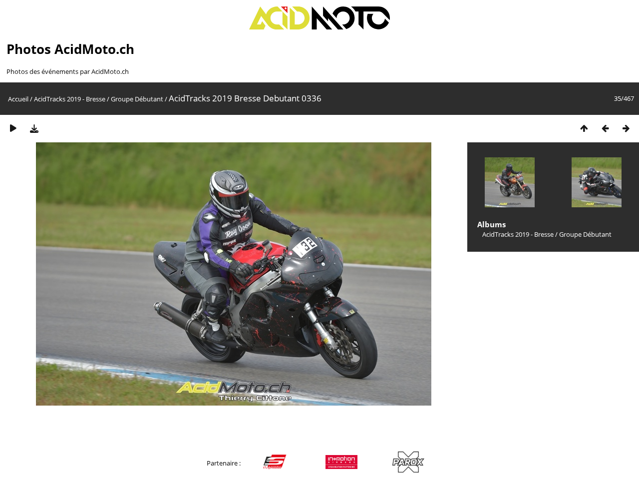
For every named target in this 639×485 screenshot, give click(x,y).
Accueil (18, 98)
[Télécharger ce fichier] (33, 128)
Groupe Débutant (137, 98)
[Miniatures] (584, 128)
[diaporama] (12, 128)
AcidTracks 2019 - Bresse (69, 98)
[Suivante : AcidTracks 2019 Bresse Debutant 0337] (626, 128)
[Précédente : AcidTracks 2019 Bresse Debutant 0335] (605, 128)
